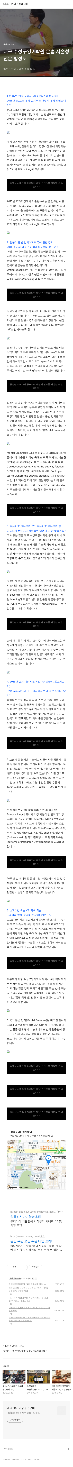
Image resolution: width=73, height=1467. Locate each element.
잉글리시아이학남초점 (25, 1216)
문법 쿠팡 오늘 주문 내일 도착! (31, 1241)
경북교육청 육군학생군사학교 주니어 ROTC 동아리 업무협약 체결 (29, 1289)
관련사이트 (8, 1449)
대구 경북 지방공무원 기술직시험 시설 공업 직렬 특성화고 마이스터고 (29, 1299)
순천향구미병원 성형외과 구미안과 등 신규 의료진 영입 (29, 1309)
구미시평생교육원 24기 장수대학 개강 (26, 1284)
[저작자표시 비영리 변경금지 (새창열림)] (46, 1267)
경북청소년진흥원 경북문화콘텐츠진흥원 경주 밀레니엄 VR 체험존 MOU (29, 1319)
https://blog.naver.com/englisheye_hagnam (32, 1211)
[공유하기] (19, 1267)
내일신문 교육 (15, 1278)
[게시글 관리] (24, 1267)
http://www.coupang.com (24, 1236)
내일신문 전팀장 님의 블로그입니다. (23, 1412)
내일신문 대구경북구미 (15, 4)
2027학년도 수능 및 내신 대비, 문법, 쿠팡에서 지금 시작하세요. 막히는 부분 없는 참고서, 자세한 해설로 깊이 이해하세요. (36, 1247)
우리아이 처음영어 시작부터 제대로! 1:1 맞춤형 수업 (36, 1223)
